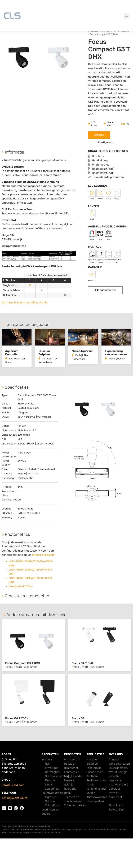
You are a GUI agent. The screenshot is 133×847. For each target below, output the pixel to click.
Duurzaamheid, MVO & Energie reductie (118, 772)
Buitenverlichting (52, 792)
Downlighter (52, 772)
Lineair (49, 784)
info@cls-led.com (43, 554)
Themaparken (95, 801)
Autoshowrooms (96, 797)
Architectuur (72, 759)
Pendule (50, 780)
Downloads (116, 805)
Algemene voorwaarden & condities (118, 784)
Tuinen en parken (75, 805)
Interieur (47, 759)
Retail (67, 792)
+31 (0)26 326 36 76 (15, 798)
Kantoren (92, 776)
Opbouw (50, 801)
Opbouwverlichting (57, 776)
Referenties (116, 809)
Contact (114, 759)
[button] (127, 16)
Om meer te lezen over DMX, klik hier (25, 302)
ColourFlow (52, 788)
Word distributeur (120, 763)
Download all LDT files (21, 586)
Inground (50, 797)
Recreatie (70, 788)
